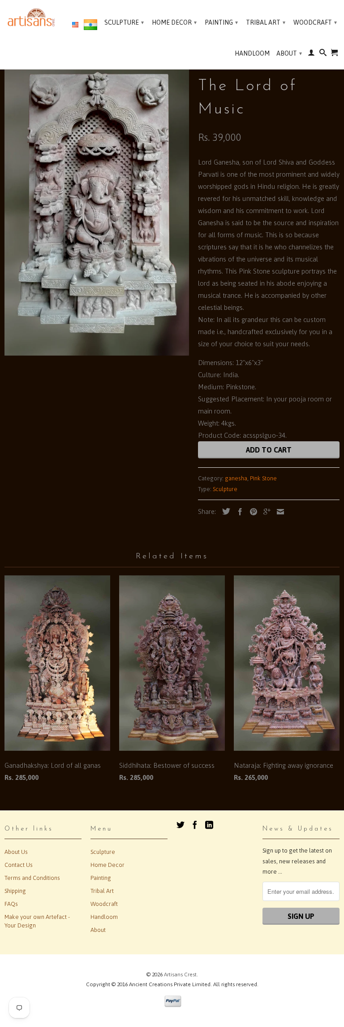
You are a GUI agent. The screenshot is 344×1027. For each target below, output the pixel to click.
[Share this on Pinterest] (251, 511)
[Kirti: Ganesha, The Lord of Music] (96, 202)
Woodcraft (315, 22)
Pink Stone (263, 478)
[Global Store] (75, 25)
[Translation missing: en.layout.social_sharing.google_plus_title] (265, 511)
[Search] (323, 54)
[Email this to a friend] (278, 511)
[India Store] (90, 26)
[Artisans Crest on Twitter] (180, 825)
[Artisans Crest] (32, 17)
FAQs (11, 904)
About (289, 53)
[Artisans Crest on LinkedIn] (209, 825)
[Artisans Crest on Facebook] (195, 825)
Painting (221, 22)
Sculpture (124, 22)
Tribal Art (265, 22)
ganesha (236, 478)
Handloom (252, 53)
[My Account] (311, 54)
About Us (16, 852)
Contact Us (18, 865)
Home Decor (174, 22)
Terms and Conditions (32, 878)
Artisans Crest (180, 974)
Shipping (15, 891)
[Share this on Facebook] (238, 511)
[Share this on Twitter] (224, 511)
